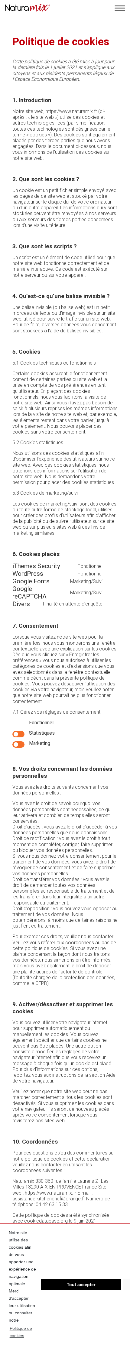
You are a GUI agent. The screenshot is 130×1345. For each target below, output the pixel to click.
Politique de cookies (21, 1332)
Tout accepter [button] (81, 1284)
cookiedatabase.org (46, 1221)
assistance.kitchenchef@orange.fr (48, 1199)
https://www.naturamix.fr (71, 111)
